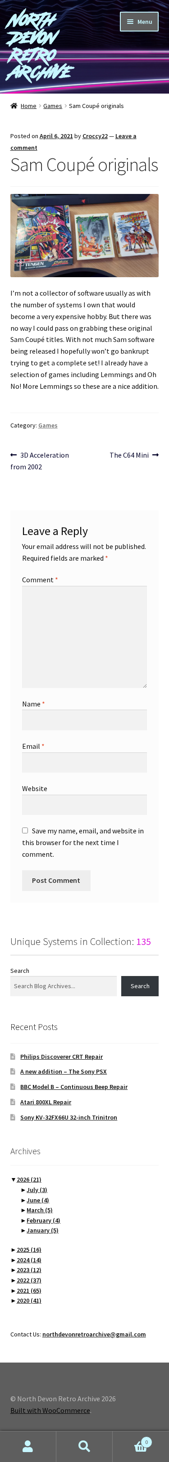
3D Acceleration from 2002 (39, 460)
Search (19, 971)
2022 (29, 1280)
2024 (29, 1260)
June (38, 1200)
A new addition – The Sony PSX (63, 1071)
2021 (29, 1291)
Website (34, 788)
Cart (130, 1438)
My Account (28, 1446)
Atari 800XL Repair (45, 1102)
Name (33, 703)
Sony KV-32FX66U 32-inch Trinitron (68, 1117)
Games (52, 106)
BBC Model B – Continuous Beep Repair (74, 1087)
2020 (29, 1300)
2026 (29, 1179)
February (43, 1220)
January (43, 1230)
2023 (29, 1270)
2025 (29, 1250)
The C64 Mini (129, 455)
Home (29, 106)
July (37, 1190)
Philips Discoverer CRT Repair (61, 1057)
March (40, 1210)
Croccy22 (95, 136)
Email (33, 746)
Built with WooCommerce (50, 1410)
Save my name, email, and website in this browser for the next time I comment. (83, 842)
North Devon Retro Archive (40, 46)
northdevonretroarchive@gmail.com (94, 1334)
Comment (40, 579)
